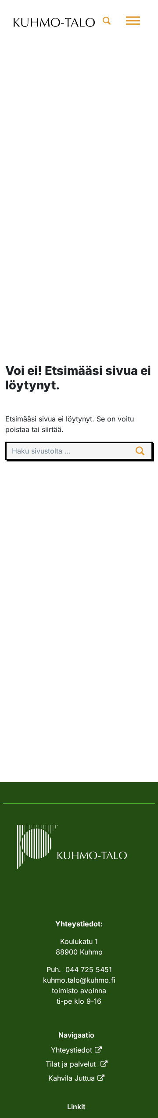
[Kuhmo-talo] (54, 20)
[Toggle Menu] (133, 20)
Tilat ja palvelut (72, 1064)
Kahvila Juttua (71, 1078)
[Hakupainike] (106, 20)
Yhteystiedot (71, 1049)
